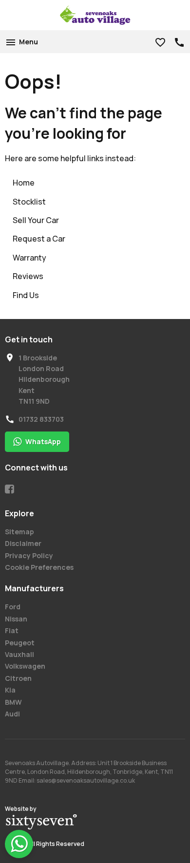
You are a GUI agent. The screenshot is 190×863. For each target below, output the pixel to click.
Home (24, 182)
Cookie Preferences (39, 567)
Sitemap (19, 531)
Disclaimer (23, 543)
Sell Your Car (36, 220)
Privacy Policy (29, 555)
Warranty (29, 257)
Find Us (26, 295)
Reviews (28, 276)
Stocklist (29, 201)
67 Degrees (41, 822)
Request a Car (39, 238)
